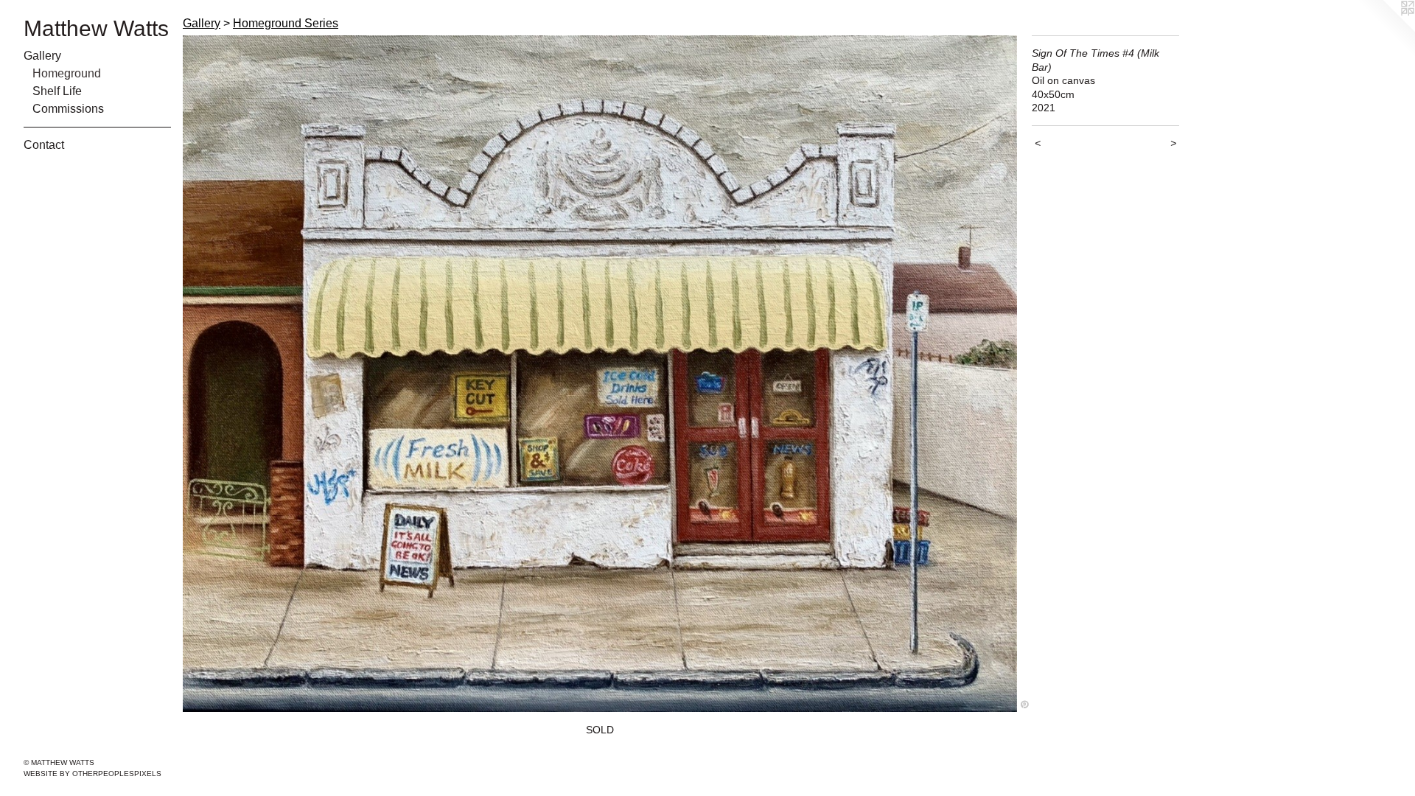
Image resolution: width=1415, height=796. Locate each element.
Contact (44, 145)
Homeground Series (285, 23)
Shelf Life (57, 91)
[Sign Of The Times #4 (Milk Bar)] (600, 373)
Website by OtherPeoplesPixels (92, 773)
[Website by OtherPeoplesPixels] (1385, 29)
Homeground (66, 73)
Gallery (42, 55)
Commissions (68, 108)
